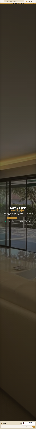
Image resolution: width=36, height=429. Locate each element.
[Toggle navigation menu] (2, 1)
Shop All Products (11, 218)
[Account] (34, 1)
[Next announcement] (33, 3)
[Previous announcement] (1, 3)
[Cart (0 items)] (31, 1)
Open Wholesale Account (23, 218)
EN (26, 1)
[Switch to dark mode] (30, 1)
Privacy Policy (13, 427)
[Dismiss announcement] (34, 3)
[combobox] (14, 1)
